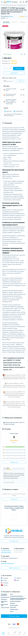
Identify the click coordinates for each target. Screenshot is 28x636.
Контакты (12, 603)
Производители (14, 609)
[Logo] (7, 2)
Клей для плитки (5, 597)
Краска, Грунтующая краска (10, 5)
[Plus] (10, 68)
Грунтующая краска (21, 5)
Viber (17, 580)
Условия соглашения (15, 601)
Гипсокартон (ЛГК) (4, 602)
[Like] (12, 482)
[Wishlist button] (21, 54)
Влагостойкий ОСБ (4, 605)
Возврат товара (14, 605)
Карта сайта (13, 607)
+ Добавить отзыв (14, 462)
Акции (11, 611)
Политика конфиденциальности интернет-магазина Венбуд (18, 598)
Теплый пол (4, 599)
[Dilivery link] (23, 89)
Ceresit (11, 16)
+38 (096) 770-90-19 (6, 550)
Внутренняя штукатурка (4, 594)
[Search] (23, 2)
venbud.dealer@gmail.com (7, 563)
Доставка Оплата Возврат (16, 596)
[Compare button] (24, 54)
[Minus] (5, 68)
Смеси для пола (5, 607)
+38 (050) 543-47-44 (6, 552)
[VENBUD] (14, 531)
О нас (11, 594)
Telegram (18, 578)
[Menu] (1, 1)
